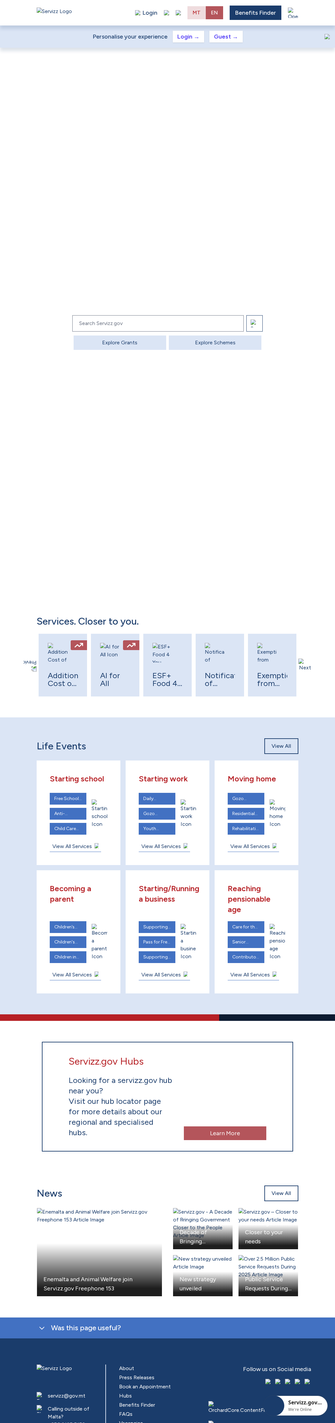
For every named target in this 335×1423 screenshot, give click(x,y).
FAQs (125, 1414)
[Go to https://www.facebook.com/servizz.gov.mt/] (268, 1382)
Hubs (125, 1396)
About (126, 1368)
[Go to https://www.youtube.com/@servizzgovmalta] (298, 1382)
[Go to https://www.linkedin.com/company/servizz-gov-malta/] (308, 1382)
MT (197, 12)
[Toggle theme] (166, 12)
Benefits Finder (255, 12)
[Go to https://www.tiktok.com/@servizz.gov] (288, 1382)
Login (188, 36)
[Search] (254, 323)
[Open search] (178, 12)
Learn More (225, 1133)
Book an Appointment (145, 1386)
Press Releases (136, 1377)
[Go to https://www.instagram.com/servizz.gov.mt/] (278, 1382)
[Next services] (304, 665)
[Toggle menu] (293, 13)
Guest (226, 36)
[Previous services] (30, 665)
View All (281, 746)
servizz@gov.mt (66, 1396)
